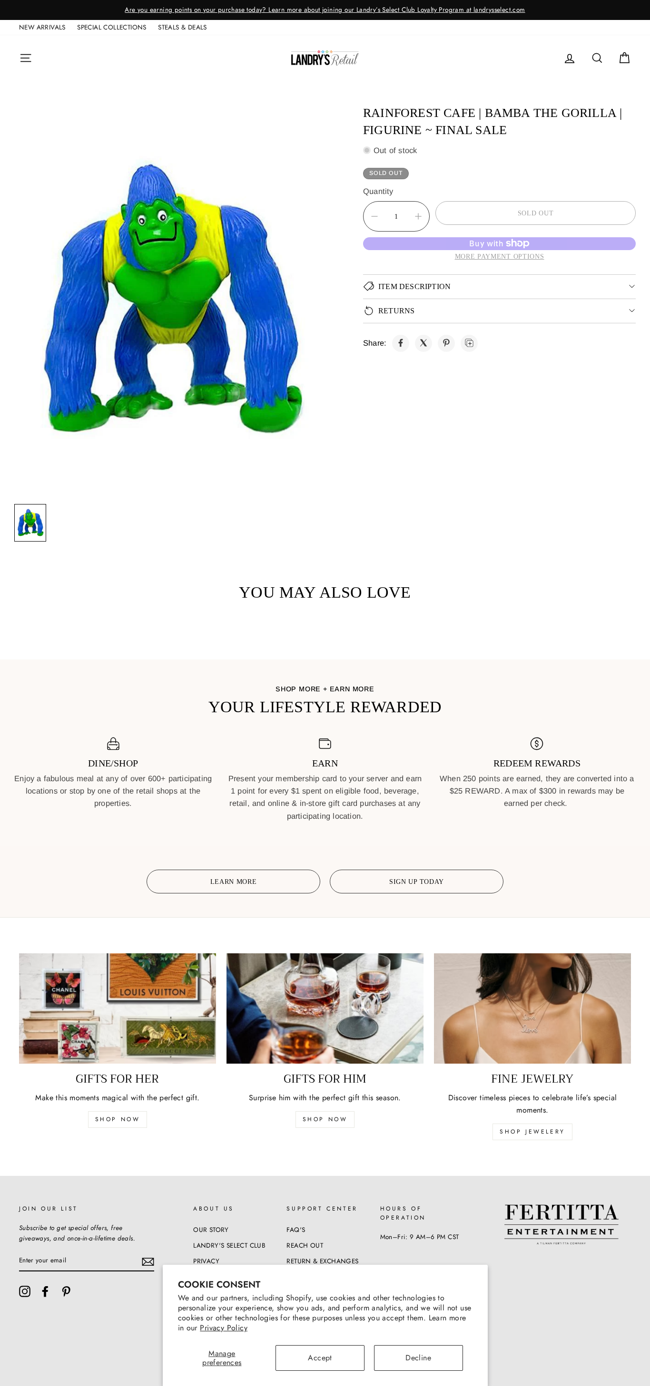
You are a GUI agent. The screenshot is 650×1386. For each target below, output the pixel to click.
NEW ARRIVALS (42, 27)
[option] (325, 10)
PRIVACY (206, 1261)
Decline (418, 1357)
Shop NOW (325, 1119)
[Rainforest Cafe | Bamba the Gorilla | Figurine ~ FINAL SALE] (400, 342)
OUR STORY (211, 1229)
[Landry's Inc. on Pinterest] (66, 1291)
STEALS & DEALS (182, 27)
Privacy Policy (223, 1327)
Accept (320, 1357)
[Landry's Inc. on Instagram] (24, 1291)
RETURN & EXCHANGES (322, 1261)
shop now (117, 1119)
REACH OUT (304, 1245)
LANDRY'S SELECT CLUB (229, 1245)
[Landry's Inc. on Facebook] (45, 1291)
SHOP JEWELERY (532, 1131)
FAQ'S (295, 1229)
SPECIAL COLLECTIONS (112, 27)
